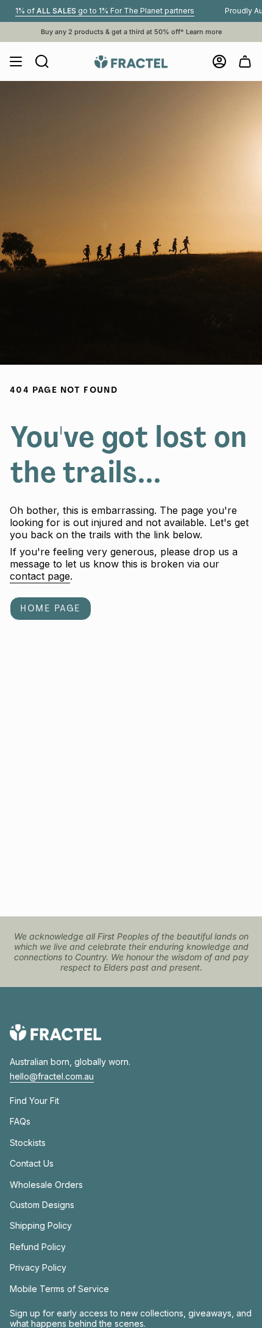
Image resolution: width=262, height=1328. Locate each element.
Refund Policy (38, 1247)
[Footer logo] (55, 1032)
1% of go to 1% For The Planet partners (94, 10)
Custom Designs (42, 1205)
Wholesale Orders (46, 1184)
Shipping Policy (41, 1225)
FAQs (20, 1121)
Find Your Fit (34, 1100)
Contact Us (32, 1163)
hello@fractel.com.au (52, 1076)
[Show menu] (16, 61)
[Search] (42, 61)
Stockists (28, 1142)
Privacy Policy (38, 1267)
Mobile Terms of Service (59, 1289)
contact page (40, 576)
